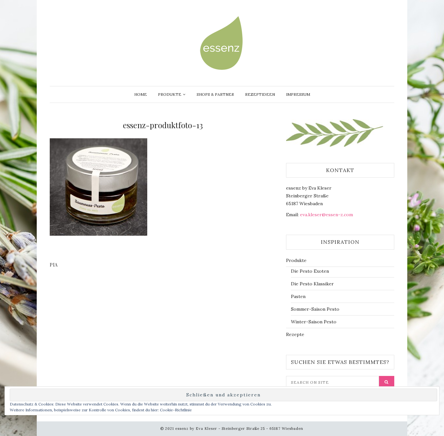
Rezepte (295, 334)
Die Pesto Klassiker (312, 284)
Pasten (298, 296)
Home (140, 94)
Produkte (169, 94)
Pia (54, 265)
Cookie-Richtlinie (176, 409)
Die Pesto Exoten (310, 271)
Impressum (298, 94)
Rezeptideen (260, 94)
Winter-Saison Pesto (313, 322)
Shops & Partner (215, 94)
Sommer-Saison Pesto (315, 309)
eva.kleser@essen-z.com (326, 215)
